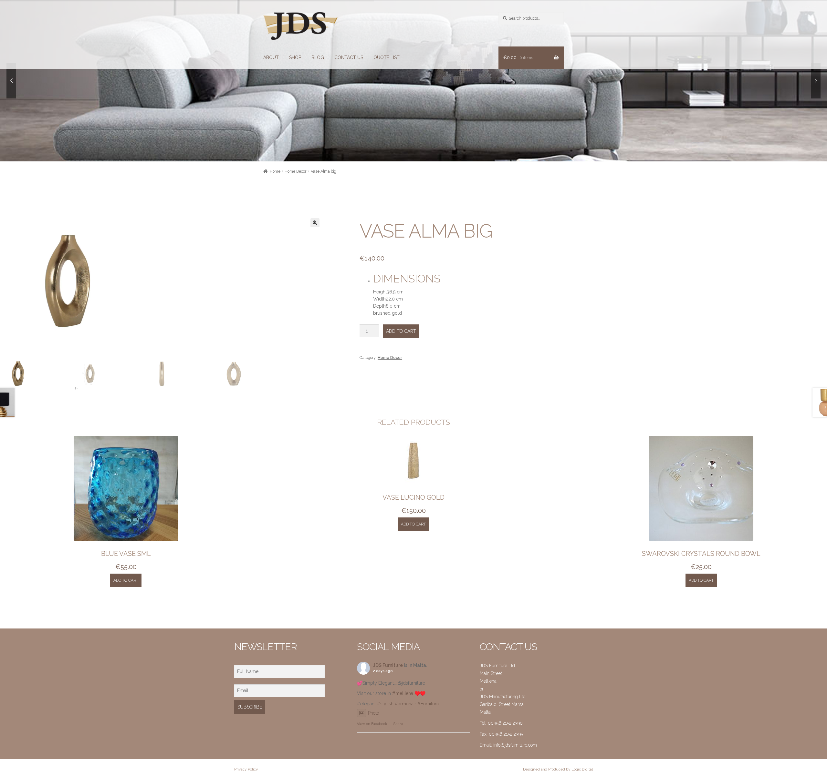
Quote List (386, 57)
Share (398, 724)
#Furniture (428, 703)
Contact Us (348, 57)
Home (275, 171)
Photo (373, 713)
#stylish (385, 703)
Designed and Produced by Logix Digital (558, 769)
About (271, 57)
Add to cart (401, 331)
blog (317, 57)
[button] (314, 222)
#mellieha (402, 693)
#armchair (405, 703)
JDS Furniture (388, 665)
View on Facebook (372, 724)
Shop (295, 57)
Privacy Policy (246, 769)
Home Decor (295, 171)
